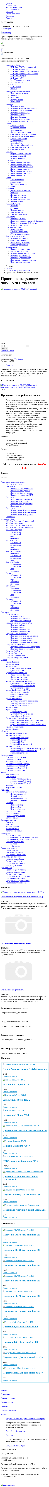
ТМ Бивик (18, 359)
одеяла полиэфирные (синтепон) (23, 134)
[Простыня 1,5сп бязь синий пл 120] (18, 1322)
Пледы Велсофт (16, 230)
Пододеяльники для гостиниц (22, 253)
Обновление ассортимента (12, 990)
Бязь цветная (15, 182)
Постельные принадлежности (18, 91)
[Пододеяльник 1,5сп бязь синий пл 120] (19, 1353)
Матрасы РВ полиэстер (19, 738)
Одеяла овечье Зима (18, 677)
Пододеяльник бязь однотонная (23, 510)
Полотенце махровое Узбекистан (23, 223)
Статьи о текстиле (13, 14)
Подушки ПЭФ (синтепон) (21, 110)
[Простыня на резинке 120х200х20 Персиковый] (23, 1172)
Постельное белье (13, 65)
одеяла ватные (16, 130)
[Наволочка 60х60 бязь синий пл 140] (18, 1245)
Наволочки (15, 95)
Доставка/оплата (12, 9)
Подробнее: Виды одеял (15, 1446)
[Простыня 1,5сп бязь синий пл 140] (18, 1337)
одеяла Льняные (17, 126)
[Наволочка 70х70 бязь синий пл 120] (18, 1230)
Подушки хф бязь (17, 625)
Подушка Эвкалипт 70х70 (16, 1145)
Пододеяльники (16, 100)
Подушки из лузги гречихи (21, 121)
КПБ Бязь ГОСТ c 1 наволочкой (23, 67)
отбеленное (15, 846)
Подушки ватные (17, 106)
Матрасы (9, 152)
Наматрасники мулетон (19, 169)
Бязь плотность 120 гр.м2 (20, 779)
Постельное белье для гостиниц (23, 260)
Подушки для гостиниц (20, 256)
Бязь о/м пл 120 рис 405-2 (16, 1084)
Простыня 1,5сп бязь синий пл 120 (20, 1326)
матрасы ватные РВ (18, 156)
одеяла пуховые (16, 141)
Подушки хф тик (17, 627)
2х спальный (15, 534)
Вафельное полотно (18, 184)
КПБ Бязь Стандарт (18, 76)
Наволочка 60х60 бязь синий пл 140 (21, 1250)
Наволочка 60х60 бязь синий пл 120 (21, 1265)
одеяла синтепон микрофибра (22, 683)
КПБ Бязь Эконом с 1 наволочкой (24, 74)
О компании (11, 5)
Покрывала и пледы (14, 227)
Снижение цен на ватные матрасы (16, 943)
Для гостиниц (11, 247)
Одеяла (9, 123)
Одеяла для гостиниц (19, 251)
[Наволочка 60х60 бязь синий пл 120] (18, 1261)
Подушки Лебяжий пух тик (21, 649)
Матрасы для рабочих (19, 245)
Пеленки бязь (15, 807)
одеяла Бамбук (16, 143)
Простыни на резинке (19, 93)
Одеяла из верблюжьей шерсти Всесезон (26, 720)
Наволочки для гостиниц (20, 249)
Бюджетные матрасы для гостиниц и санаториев (25, 1419)
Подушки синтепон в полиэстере (23, 642)
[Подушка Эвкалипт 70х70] (14, 1141)
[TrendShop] (6, 33)
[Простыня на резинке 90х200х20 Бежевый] (19, 289)
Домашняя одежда (13, 204)
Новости (9, 12)
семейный (14, 538)
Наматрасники (12, 160)
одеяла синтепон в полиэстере (22, 686)
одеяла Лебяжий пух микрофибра (24, 701)
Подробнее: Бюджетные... (16, 1431)
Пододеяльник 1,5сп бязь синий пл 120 (23, 1357)
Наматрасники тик (18, 175)
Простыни (14, 97)
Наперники (15, 102)
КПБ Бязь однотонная (19, 69)
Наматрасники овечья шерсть (22, 171)
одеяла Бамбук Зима (18, 712)
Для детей (10, 188)
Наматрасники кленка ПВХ (21, 167)
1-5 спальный (15, 532)
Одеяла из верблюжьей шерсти (23, 145)
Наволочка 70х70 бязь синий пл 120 (21, 1234)
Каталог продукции (14, 7)
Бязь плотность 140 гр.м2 (20, 781)
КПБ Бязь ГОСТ (17, 78)
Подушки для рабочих (19, 238)
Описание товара (10, 1076)
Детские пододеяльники (20, 199)
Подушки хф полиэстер (19, 629)
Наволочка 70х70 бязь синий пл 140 (21, 1311)
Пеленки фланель (17, 809)
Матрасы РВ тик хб (18, 740)
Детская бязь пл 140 (18, 798)
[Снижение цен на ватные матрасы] (19, 939)
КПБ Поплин (15, 87)
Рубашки (14, 208)
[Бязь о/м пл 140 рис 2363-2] (14, 1095)
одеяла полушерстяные (19, 147)
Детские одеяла (16, 201)
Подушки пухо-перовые (20, 119)
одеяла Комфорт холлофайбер (22, 136)
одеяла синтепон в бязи (19, 688)
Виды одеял (10, 1435)
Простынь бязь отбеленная (21, 499)
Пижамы (14, 206)
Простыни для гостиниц (20, 262)
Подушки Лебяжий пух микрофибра (25, 647)
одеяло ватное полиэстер (20, 668)
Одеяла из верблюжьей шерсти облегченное (28, 725)
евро (12, 536)
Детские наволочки (18, 197)
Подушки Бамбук (17, 115)
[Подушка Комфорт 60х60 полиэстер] (18, 1190)
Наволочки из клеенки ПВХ (22, 495)
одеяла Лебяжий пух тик (20, 705)
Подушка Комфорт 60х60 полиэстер (21, 1194)
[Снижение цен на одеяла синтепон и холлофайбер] (22, 892)
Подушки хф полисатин (20, 631)
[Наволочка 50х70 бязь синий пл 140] (18, 1291)
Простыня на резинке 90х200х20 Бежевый (17, 387)
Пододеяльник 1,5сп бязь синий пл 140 (23, 1372)
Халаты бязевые (17, 212)
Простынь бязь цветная (19, 502)
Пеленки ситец (16, 805)
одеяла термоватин (18, 128)
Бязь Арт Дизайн (17, 82)
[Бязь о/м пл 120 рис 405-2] (14, 1080)
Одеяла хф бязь (16, 696)
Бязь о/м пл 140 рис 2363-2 (16, 1100)
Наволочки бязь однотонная (21, 489)
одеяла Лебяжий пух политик (22, 703)
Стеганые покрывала (19, 232)
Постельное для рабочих (20, 243)
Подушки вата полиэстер (20, 618)
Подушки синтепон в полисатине (24, 636)
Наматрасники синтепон (20, 173)
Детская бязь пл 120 (18, 794)
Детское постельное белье (20, 191)
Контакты (10, 16)
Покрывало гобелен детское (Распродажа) (24, 1210)
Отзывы (9, 18)
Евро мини (14, 584)
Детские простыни (18, 195)
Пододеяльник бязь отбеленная (23, 512)
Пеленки (14, 193)
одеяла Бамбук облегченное (21, 714)
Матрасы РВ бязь (17, 742)
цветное (13, 844)
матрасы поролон (17, 158)
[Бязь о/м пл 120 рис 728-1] (14, 1110)
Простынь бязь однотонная (21, 504)
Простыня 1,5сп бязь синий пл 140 (20, 1342)
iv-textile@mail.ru (8, 28)
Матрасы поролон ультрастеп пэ (23, 751)
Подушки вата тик (17, 616)
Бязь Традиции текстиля (20, 80)
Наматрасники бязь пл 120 (21, 162)
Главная (9, 3)
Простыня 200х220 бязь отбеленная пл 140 (25, 1130)
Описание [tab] (10, 365)
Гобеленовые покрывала (20, 234)
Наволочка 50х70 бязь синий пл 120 (21, 1280)
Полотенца (10, 217)
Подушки (9, 104)
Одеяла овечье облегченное (21, 679)
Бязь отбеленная (17, 180)
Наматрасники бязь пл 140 (21, 165)
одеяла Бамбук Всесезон (20, 716)
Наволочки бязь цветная (20, 491)
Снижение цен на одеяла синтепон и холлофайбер (22, 897)
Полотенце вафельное (19, 225)
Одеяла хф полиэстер (19, 694)
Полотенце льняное (18, 219)
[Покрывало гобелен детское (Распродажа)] (21, 1205)
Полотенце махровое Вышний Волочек (26, 221)
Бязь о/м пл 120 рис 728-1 (16, 1115)
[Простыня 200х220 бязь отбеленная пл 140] (21, 1126)
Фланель (13, 186)
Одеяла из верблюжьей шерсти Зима (25, 722)
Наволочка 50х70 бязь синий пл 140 (21, 1296)
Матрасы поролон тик (19, 753)
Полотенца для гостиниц (20, 258)
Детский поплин (17, 796)
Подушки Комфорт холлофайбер (23, 108)
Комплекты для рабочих (15, 236)
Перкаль (13, 89)
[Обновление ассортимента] (19, 985)
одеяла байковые (17, 149)
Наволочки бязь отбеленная (21, 493)
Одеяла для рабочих (18, 240)
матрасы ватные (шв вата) (21, 154)
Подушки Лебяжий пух (19, 113)
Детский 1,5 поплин (18, 800)
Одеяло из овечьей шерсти (21, 132)
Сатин (13, 84)
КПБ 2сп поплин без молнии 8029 (20, 1161)
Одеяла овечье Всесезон (20, 675)
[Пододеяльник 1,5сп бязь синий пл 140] (19, 1368)
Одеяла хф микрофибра (19, 692)
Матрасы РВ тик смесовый (21, 744)
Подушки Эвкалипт (18, 117)
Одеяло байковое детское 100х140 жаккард (25, 1069)
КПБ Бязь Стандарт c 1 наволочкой (24, 71)
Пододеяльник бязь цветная (21, 515)
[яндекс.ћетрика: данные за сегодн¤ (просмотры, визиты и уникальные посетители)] (8, 1485)
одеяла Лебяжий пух (18, 139)
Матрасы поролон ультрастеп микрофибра (27, 748)
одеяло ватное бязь (18, 670)
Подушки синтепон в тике (21, 640)
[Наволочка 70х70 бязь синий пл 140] (18, 1307)
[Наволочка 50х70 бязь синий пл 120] (18, 1276)
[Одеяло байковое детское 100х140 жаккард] (21, 1064)
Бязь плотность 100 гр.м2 (20, 783)
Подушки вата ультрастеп (20, 621)
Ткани (8, 178)
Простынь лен (16, 506)
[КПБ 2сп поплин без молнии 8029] (17, 1156)
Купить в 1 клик (7, 351)
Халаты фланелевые (18, 214)
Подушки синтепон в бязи (21, 638)
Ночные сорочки (17, 210)
